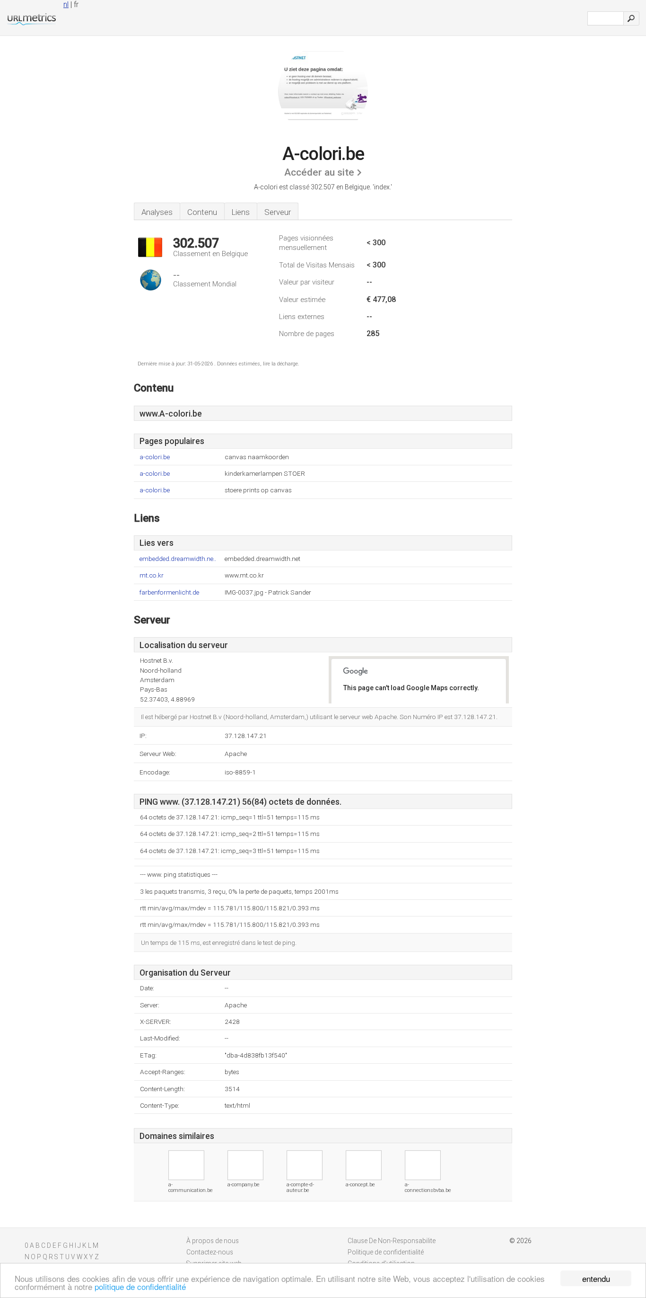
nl (66, 4)
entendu (596, 1278)
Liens (241, 212)
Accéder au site (319, 172)
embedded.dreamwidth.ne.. (178, 558)
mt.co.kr (152, 575)
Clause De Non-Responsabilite (392, 1241)
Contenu (202, 212)
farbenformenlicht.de (169, 592)
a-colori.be (155, 457)
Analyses (157, 212)
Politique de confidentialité (386, 1252)
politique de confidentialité (140, 1286)
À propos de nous (212, 1241)
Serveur (277, 212)
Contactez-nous (209, 1252)
